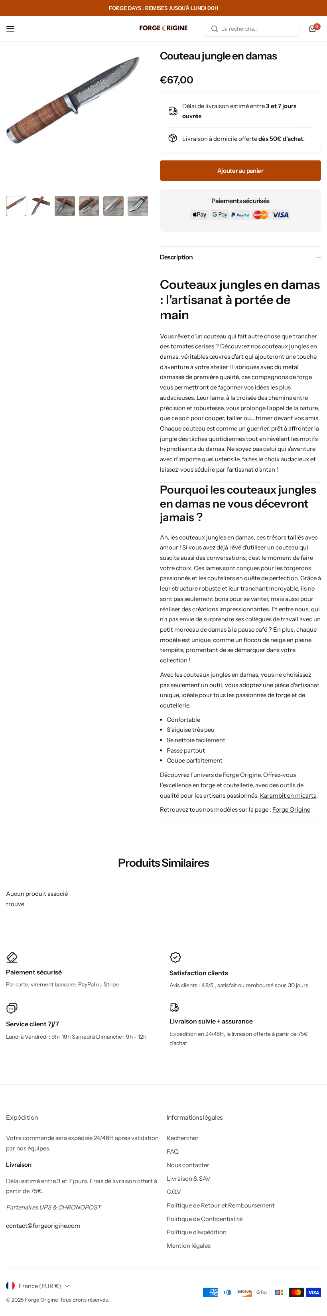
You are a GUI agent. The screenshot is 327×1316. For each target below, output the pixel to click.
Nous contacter (188, 1165)
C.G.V (174, 1191)
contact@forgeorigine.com (43, 1225)
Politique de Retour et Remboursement (221, 1205)
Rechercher (183, 1138)
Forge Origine (291, 809)
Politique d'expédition (197, 1232)
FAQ (173, 1151)
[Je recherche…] (214, 29)
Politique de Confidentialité (204, 1219)
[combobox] (251, 29)
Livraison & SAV (189, 1178)
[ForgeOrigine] (163, 29)
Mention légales (189, 1245)
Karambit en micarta (288, 795)
